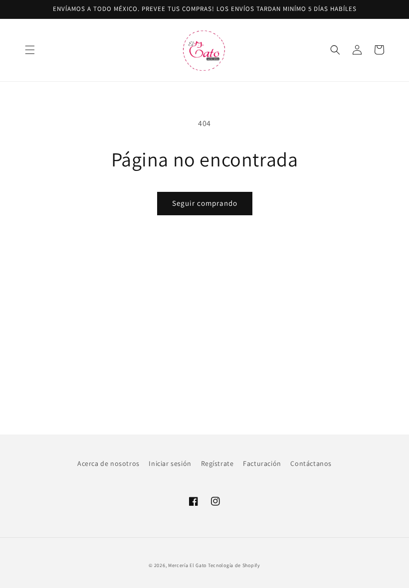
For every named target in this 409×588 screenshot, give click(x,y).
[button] (30, 50)
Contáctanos (311, 463)
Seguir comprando (204, 203)
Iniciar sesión (170, 463)
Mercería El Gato (187, 565)
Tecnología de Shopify (234, 565)
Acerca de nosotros (108, 463)
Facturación (262, 463)
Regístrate (217, 463)
